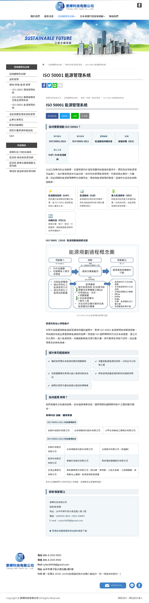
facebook (139, 585)
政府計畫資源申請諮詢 (21, 130)
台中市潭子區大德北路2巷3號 (58, 569)
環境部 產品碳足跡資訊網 (22, 171)
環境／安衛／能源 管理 (90, 97)
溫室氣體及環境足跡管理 (22, 114)
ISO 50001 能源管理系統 (23, 106)
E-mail (84, 115)
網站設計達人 (136, 598)
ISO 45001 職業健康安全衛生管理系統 (23, 98)
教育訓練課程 (16, 125)
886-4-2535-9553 (52, 555)
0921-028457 (78, 515)
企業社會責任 (16, 119)
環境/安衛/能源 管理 (19, 84)
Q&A (11, 135)
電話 (40, 555)
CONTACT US (116, 585)
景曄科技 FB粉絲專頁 (20, 152)
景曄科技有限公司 (74, 6)
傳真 (40, 560)
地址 (40, 569)
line (132, 585)
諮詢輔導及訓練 (17, 74)
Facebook (139, 5)
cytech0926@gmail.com (70, 520)
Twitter (65, 115)
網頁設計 (122, 598)
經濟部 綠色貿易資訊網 (21, 157)
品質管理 (14, 79)
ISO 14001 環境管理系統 (23, 91)
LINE (75, 115)
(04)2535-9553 (63, 515)
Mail (40, 564)
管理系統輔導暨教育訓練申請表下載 (69, 530)
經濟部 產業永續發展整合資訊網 (22, 164)
